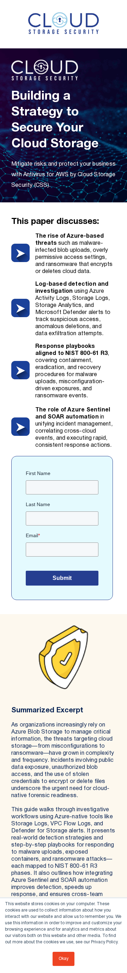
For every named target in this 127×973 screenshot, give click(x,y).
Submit (62, 578)
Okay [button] (63, 959)
